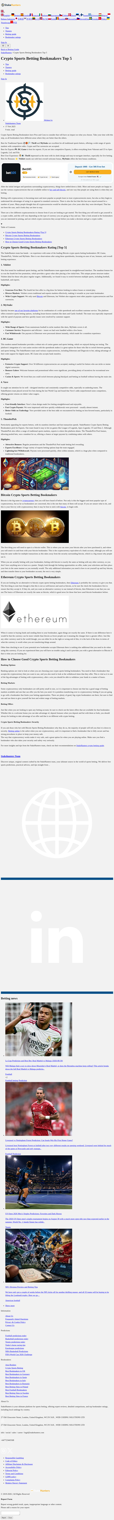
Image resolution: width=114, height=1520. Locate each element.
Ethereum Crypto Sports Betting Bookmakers (23, 238)
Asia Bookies (10, 1365)
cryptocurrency (28, 500)
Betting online (14, 731)
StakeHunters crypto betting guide (90, 745)
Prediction (23, 1080)
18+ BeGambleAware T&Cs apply (90, 180)
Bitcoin (40, 296)
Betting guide (10, 34)
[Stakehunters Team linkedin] (57, 993)
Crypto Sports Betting (14, 1368)
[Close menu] (8, 46)
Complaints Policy (12, 1480)
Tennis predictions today (15, 1342)
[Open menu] (3, 46)
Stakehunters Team (10, 756)
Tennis (8, 1227)
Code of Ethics (11, 1461)
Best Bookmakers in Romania (17, 1384)
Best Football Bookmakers (16, 1390)
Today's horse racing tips (15, 1345)
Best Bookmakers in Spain (16, 1377)
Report (4, 1518)
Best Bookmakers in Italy (15, 1380)
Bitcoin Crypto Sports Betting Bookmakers (22, 235)
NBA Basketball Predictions (16, 1351)
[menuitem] (6, 15)
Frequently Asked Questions (16, 1319)
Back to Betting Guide (10, 49)
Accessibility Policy (13, 1467)
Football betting (11, 1080)
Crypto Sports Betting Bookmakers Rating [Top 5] (25, 232)
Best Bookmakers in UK (15, 1371)
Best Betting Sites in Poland (16, 1387)
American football (12, 1300)
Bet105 (26, 169)
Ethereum (75, 583)
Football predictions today (15, 1336)
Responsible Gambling (14, 1458)
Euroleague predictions (14, 1348)
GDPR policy (10, 1477)
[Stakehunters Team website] (57, 879)
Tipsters (8, 31)
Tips (7, 28)
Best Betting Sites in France (16, 1396)
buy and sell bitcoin (57, 190)
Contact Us (9, 1325)
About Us (9, 1316)
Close (10, 1518)
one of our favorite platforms (26, 310)
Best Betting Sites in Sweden (17, 1393)
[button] (57, 11)
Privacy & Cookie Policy (15, 1322)
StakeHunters (6, 52)
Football (8, 1074)
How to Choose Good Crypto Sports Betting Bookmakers (28, 242)
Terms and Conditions (14, 1473)
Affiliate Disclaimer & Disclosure (19, 1464)
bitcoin (63, 507)
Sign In (4, 42)
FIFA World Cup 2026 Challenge (18, 1354)
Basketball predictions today (16, 1339)
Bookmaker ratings (13, 37)
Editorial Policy (11, 1470)
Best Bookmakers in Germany (17, 1374)
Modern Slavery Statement (16, 1483)
